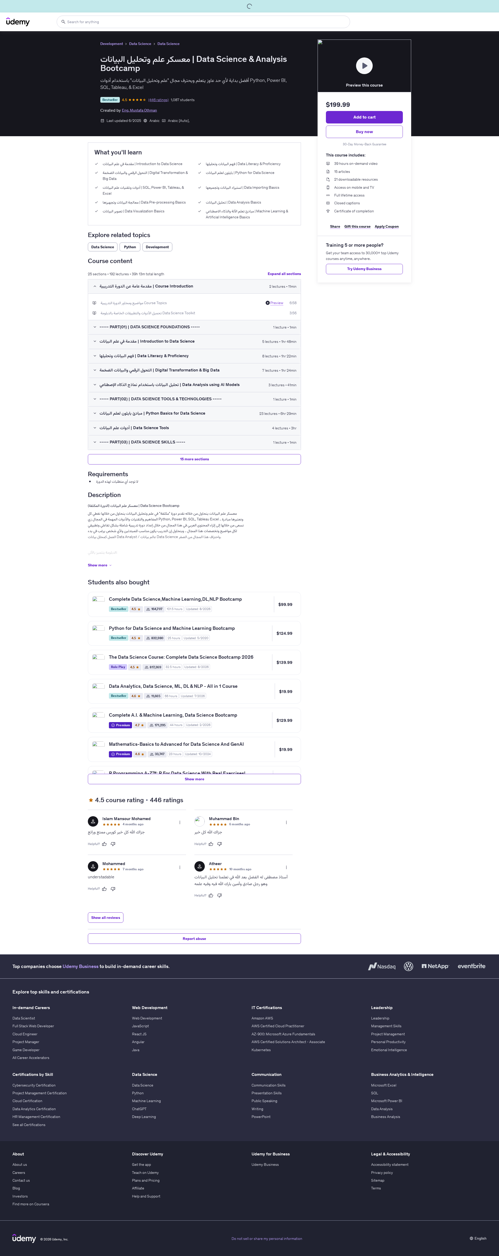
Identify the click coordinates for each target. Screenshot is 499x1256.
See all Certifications (28, 1124)
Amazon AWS (262, 1018)
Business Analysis (385, 1116)
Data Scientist (23, 1018)
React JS (139, 1034)
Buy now (364, 131)
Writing (257, 1109)
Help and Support (146, 1196)
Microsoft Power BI (386, 1100)
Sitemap (377, 1180)
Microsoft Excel (383, 1085)
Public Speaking (264, 1100)
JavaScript (140, 1026)
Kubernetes (261, 1050)
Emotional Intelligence (389, 1050)
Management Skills (386, 1026)
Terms (376, 1188)
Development (111, 43)
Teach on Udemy (145, 1172)
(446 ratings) (158, 99)
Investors (20, 1196)
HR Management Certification (36, 1116)
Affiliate (138, 1188)
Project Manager (25, 1041)
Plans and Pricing (146, 1180)
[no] (113, 844)
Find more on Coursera (30, 1204)
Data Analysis (382, 1109)
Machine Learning (146, 1100)
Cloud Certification (27, 1100)
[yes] (104, 844)
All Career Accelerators (30, 1057)
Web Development (147, 1018)
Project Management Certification (39, 1093)
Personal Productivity (388, 1041)
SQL (374, 1093)
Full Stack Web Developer (33, 1026)
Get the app (141, 1164)
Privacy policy (382, 1172)
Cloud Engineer (24, 1034)
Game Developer (26, 1050)
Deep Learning (144, 1116)
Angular (138, 1041)
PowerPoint (261, 1116)
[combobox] (203, 22)
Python (138, 1093)
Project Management (388, 1034)
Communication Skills (269, 1085)
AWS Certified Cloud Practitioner (278, 1026)
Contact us (21, 1180)
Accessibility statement (390, 1164)
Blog (16, 1188)
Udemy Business (81, 966)
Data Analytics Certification (34, 1109)
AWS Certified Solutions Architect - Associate (288, 1041)
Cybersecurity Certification (34, 1085)
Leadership (380, 1018)
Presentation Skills (267, 1093)
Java (135, 1050)
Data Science (140, 43)
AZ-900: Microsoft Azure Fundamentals (283, 1034)
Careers (18, 1172)
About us (19, 1164)
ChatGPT (139, 1109)
